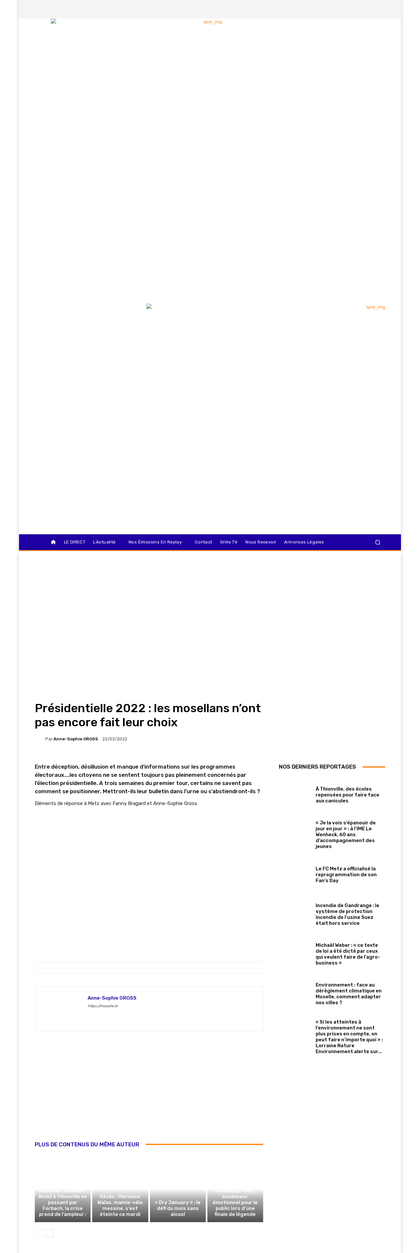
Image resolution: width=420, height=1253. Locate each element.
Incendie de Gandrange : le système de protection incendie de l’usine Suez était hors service (347, 914)
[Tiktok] (368, 9)
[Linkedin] (379, 9)
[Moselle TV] (82, 317)
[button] (377, 542)
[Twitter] (357, 9)
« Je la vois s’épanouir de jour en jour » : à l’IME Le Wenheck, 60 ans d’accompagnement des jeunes (346, 834)
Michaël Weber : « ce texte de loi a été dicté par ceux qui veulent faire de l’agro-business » (348, 954)
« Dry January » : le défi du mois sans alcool (177, 1208)
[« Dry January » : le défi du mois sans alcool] (178, 1188)
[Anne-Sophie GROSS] (40, 738)
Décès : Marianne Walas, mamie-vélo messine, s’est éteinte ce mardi (120, 1205)
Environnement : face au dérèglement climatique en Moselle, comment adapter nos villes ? (349, 994)
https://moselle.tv (103, 1006)
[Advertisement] (149, 1093)
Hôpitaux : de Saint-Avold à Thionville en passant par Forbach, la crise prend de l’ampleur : (62, 1202)
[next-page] (49, 1233)
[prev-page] (39, 1233)
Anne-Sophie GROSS (75, 739)
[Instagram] (346, 9)
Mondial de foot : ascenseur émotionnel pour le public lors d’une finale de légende (235, 1202)
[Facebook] (335, 9)
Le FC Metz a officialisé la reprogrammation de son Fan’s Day (346, 874)
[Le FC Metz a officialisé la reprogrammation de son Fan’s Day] (295, 873)
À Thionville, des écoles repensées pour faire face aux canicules (347, 795)
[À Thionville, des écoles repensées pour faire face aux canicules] (295, 793)
